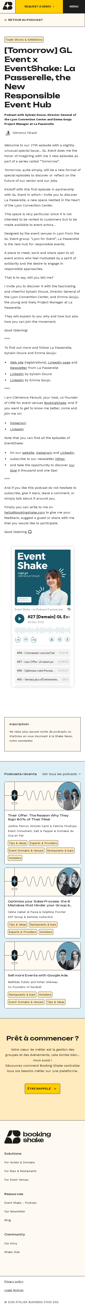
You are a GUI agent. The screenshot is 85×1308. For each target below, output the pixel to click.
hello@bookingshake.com (24, 512)
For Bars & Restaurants (20, 1171)
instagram (18, 423)
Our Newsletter (14, 1211)
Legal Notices (14, 1290)
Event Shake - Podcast (20, 1202)
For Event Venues (16, 1179)
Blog (7, 1220)
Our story (10, 1243)
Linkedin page (59, 362)
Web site (17, 362)
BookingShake (55, 403)
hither (60, 459)
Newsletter (18, 368)
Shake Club (12, 1252)
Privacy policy (13, 1281)
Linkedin (17, 374)
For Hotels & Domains (19, 1162)
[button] (74, 6)
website (28, 453)
